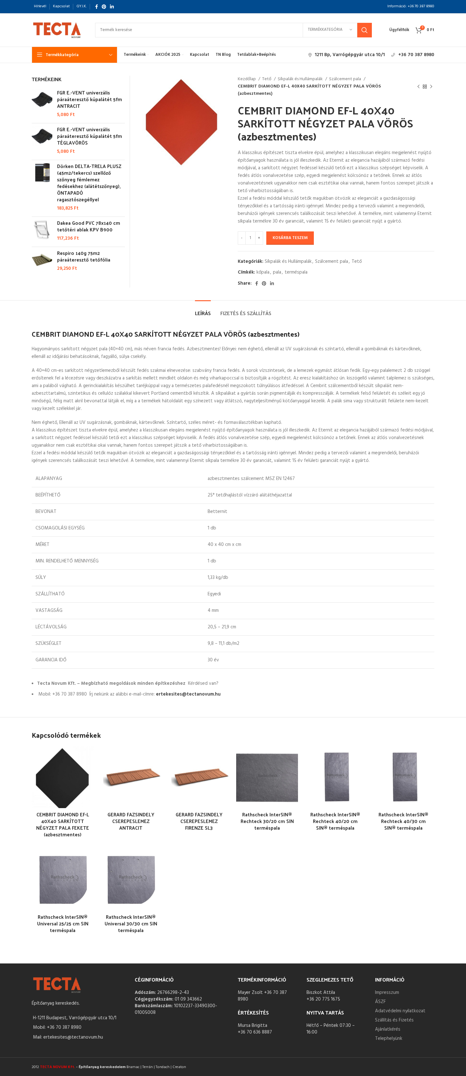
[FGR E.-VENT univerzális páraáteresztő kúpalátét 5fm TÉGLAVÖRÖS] (42, 140)
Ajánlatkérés (387, 1029)
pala (277, 272)
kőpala (262, 272)
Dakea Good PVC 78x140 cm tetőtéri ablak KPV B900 (88, 226)
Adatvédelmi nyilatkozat (400, 1011)
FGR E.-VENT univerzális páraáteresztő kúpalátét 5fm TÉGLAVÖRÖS (89, 136)
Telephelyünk (388, 1038)
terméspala (296, 272)
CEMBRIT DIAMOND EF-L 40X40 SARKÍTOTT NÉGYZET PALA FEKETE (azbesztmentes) (62, 824)
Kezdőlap (247, 79)
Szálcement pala (345, 79)
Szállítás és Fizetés (394, 1020)
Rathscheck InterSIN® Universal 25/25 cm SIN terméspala (62, 923)
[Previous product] (418, 86)
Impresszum (387, 992)
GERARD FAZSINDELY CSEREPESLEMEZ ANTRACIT (130, 821)
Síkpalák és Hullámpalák (301, 79)
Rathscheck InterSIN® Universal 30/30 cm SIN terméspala (131, 923)
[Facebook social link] (96, 7)
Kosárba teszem (290, 238)
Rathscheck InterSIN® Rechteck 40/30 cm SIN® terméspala (403, 821)
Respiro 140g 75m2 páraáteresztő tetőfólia (83, 256)
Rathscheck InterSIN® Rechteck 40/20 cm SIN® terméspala (335, 821)
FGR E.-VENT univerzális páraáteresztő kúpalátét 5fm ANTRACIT (89, 99)
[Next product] (431, 86)
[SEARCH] (364, 30)
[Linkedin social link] (112, 7)
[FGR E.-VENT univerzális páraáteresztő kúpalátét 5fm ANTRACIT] (42, 103)
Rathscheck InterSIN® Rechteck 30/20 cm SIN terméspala (267, 821)
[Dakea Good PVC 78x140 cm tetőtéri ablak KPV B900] (42, 230)
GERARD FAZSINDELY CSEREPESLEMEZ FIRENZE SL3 (199, 821)
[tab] (203, 310)
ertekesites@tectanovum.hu (188, 694)
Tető (267, 79)
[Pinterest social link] (104, 7)
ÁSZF (380, 1002)
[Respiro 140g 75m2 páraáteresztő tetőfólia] (42, 261)
